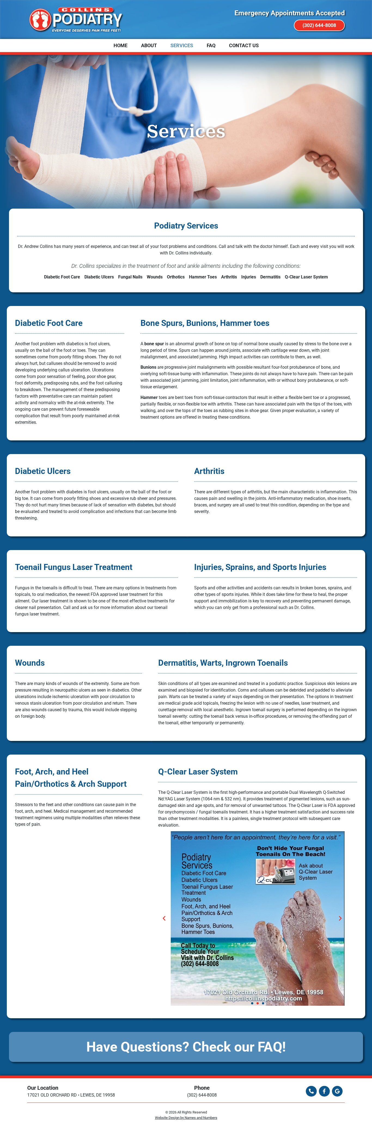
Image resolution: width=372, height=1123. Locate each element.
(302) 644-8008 (202, 1095)
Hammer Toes (203, 277)
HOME (120, 45)
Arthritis (229, 277)
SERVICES (181, 45)
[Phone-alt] (311, 1091)
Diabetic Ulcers (99, 277)
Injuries (248, 277)
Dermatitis (270, 277)
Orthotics (176, 277)
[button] (169, 918)
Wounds (155, 277)
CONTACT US (244, 45)
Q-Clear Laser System (306, 277)
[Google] (337, 1091)
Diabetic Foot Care (62, 277)
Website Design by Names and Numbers (186, 1118)
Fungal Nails (130, 277)
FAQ (211, 45)
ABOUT (149, 45)
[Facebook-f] (324, 1091)
